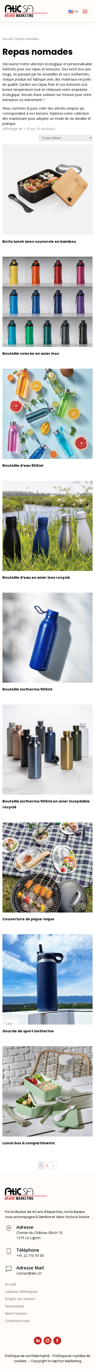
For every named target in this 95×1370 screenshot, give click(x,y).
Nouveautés (14, 1306)
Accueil (7, 39)
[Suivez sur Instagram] (47, 1340)
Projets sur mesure (20, 1299)
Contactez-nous (17, 1321)
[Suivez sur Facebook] (57, 1340)
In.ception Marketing (64, 1361)
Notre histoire (16, 1314)
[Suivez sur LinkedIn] (38, 1340)
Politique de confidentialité (27, 1356)
